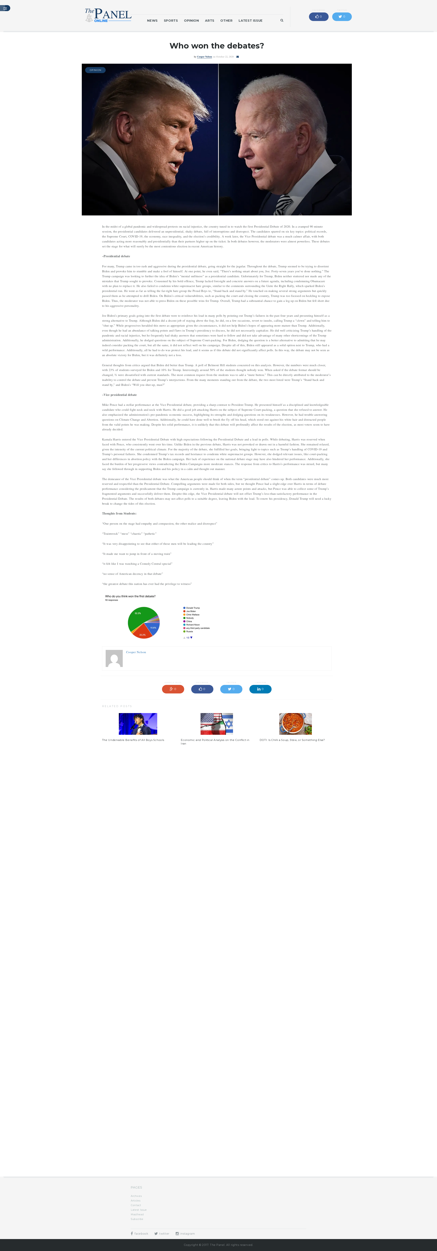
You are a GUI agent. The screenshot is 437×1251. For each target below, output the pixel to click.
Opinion (191, 21)
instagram (187, 1233)
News (152, 21)
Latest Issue (251, 21)
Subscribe (137, 1219)
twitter (164, 1233)
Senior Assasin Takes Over (120, 1157)
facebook (141, 1233)
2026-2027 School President (279, 1157)
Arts (209, 21)
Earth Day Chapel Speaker (199, 1157)
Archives (136, 1196)
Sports (171, 21)
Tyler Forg (204, 787)
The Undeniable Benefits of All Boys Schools (133, 740)
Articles (135, 1200)
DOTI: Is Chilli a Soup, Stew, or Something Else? (292, 740)
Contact (136, 1205)
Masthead (137, 1214)
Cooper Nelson (204, 56)
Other (226, 21)
